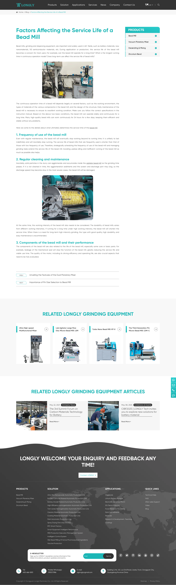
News (103, 5)
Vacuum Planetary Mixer (139, 42)
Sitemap (144, 581)
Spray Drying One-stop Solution (59, 523)
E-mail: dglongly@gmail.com (84, 571)
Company (115, 5)
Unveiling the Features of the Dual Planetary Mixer (52, 275)
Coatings (108, 523)
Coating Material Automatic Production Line (63, 516)
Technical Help (150, 495)
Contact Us (129, 5)
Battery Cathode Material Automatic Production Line (67, 498)
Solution (64, 5)
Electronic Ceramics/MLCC (115, 502)
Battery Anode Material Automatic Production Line (66, 502)
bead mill (93, 128)
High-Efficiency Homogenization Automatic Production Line (69, 505)
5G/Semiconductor (112, 505)
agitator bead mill (93, 163)
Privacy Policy (155, 581)
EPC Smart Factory (54, 526)
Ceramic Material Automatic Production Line (63, 512)
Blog (27, 12)
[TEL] (173, 390)
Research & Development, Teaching (118, 519)
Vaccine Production (54, 543)
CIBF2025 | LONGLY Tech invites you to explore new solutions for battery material (139, 411)
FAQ (146, 498)
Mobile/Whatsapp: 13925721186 (55, 571)
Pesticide (108, 516)
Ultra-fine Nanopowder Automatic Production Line (66, 495)
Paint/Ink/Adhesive (112, 512)
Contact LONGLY (87, 475)
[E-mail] (173, 385)
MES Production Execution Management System (65, 533)
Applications (78, 5)
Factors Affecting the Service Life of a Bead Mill (48, 12)
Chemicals (109, 495)
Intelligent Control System (57, 536)
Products (52, 5)
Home (21, 12)
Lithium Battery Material (114, 498)
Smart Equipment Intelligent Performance (62, 530)
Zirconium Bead (135, 54)
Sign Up (108, 556)
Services (93, 5)
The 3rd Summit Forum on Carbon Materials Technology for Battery (66, 411)
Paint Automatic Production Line (59, 519)
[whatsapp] (173, 379)
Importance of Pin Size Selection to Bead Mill (50, 282)
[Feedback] (173, 395)
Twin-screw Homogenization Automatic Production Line (68, 509)
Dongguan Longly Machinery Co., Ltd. (40, 581)
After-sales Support (152, 502)
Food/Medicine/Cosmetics (115, 509)
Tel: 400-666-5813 (28, 571)
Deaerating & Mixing (137, 48)
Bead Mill (132, 36)
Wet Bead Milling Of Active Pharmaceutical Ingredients (67, 540)
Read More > (54, 422)
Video (147, 505)
